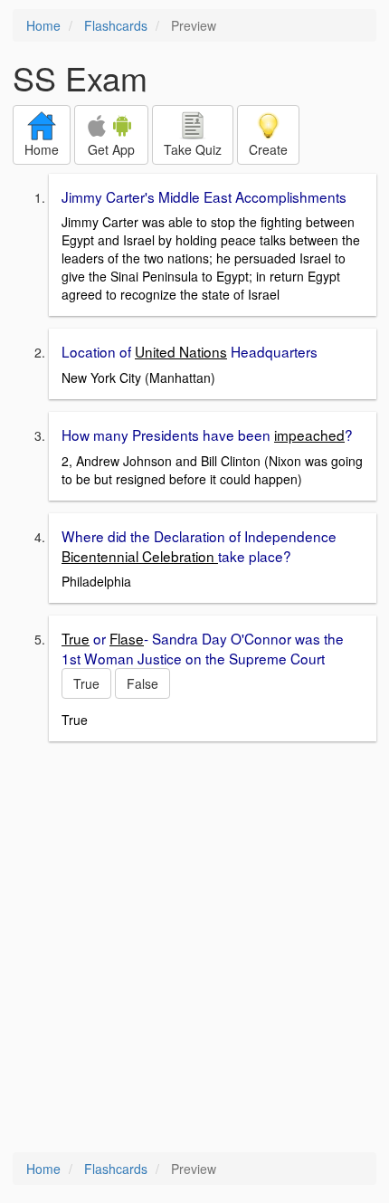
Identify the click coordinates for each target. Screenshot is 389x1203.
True (86, 683)
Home (43, 25)
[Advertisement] (194, 948)
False (142, 683)
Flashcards (115, 25)
